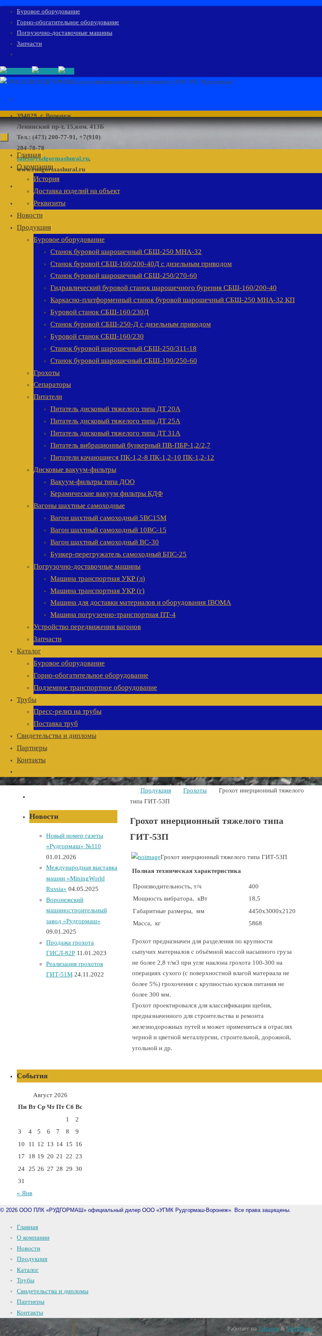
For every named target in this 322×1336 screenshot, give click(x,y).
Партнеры (30, 1301)
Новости (28, 1248)
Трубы (25, 1280)
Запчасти (29, 43)
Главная (27, 1227)
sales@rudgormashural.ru (53, 158)
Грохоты (195, 790)
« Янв (24, 1193)
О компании (33, 1237)
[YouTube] (16, 71)
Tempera (268, 1329)
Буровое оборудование (48, 11)
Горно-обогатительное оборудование (68, 22)
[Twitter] (45, 71)
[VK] (66, 71)
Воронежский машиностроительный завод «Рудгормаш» (76, 910)
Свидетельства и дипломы (52, 1291)
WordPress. (300, 1329)
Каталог (28, 1269)
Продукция (155, 790)
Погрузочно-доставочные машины (64, 32)
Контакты (30, 1312)
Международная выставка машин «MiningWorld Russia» (81, 878)
